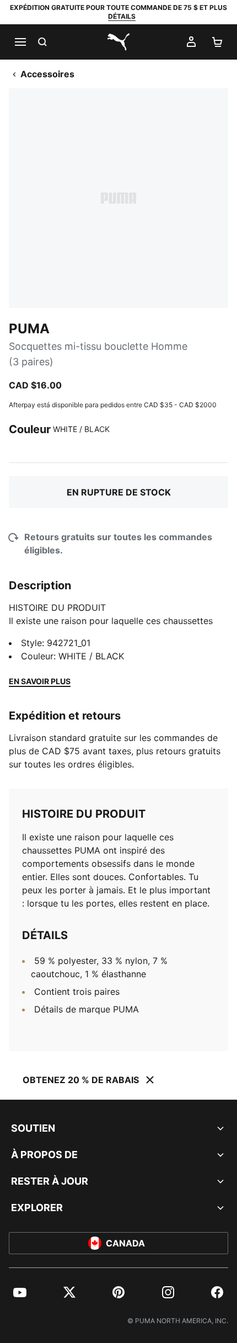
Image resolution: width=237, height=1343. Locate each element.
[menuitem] (20, 1292)
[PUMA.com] (118, 42)
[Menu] (20, 42)
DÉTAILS (122, 16)
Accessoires (47, 73)
